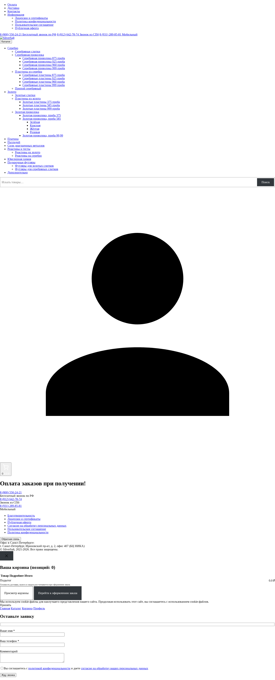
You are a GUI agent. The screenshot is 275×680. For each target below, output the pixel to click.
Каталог (5, 41)
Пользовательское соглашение (34, 24)
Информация (15, 14)
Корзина (27, 608)
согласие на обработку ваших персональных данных (114, 668)
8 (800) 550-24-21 (28, 34)
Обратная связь (10, 539)
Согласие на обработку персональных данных (36, 525)
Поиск (266, 182)
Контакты (13, 11)
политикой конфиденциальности (49, 668)
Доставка (13, 8)
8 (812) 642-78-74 (78, 34)
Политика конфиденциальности (35, 21)
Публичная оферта (27, 28)
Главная (5, 608)
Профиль (39, 608)
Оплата (12, 4)
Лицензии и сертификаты (31, 18)
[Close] (6, 555)
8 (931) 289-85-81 (119, 34)
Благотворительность (21, 515)
